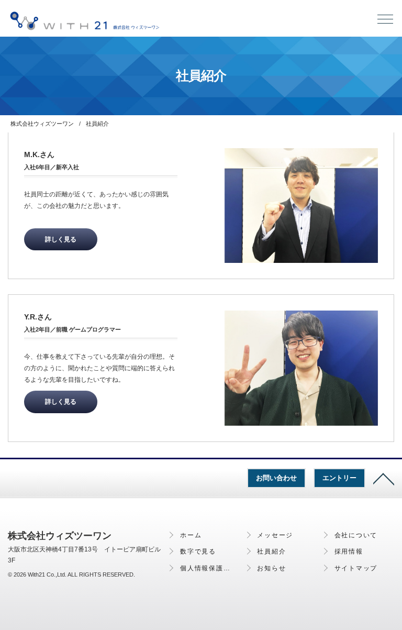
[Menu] (385, 22)
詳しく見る (60, 239)
